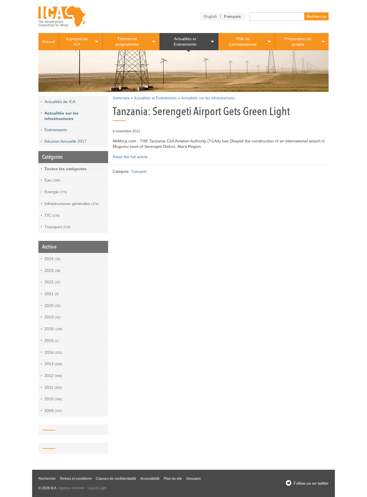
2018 (53, 328)
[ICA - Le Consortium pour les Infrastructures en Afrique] (62, 16)
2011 (53, 387)
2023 (52, 270)
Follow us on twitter (311, 483)
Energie (55, 191)
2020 (52, 305)
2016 (51, 340)
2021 (51, 293)
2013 (53, 363)
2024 (52, 258)
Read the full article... (132, 156)
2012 (53, 375)
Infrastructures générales (71, 203)
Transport (139, 172)
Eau (52, 180)
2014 (53, 352)
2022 (52, 282)
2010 (53, 399)
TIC (52, 215)
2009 (53, 410)
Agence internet (71, 488)
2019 (52, 317)
